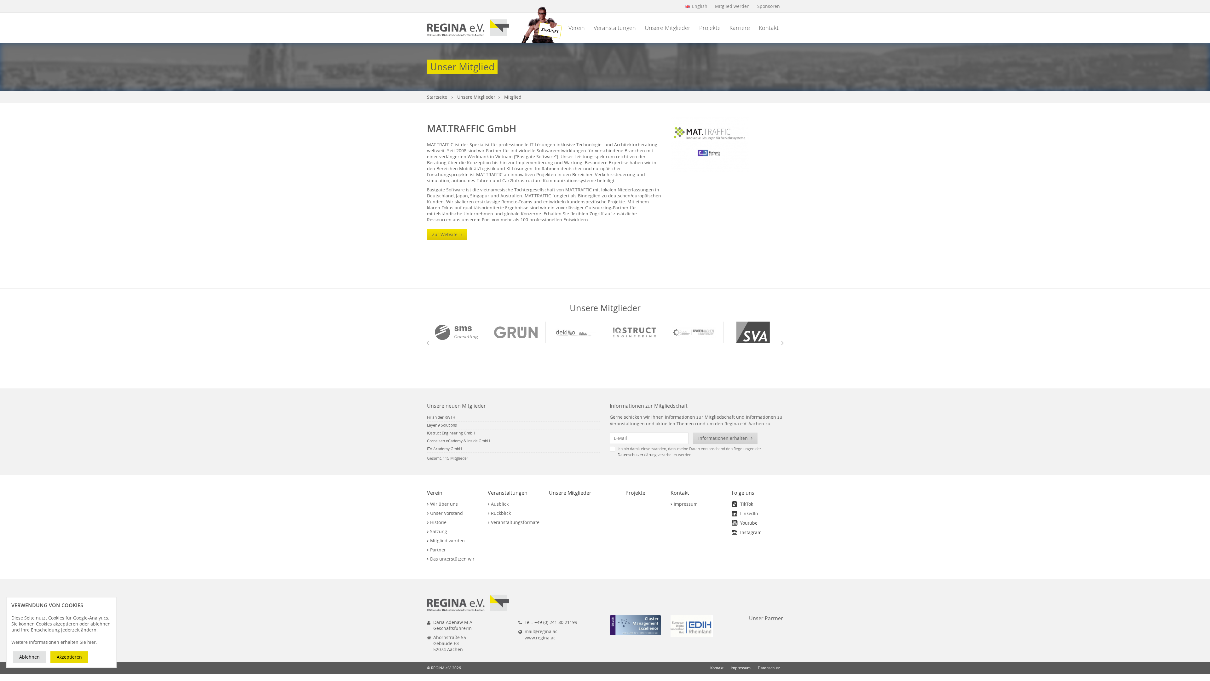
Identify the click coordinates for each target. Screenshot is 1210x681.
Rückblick (501, 513)
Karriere (739, 28)
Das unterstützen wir (452, 559)
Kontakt (769, 28)
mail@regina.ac (541, 631)
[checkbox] (696, 451)
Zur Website (445, 234)
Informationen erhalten (723, 438)
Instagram (750, 532)
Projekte (710, 28)
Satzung (438, 531)
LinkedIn (748, 513)
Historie (438, 522)
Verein (576, 28)
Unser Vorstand (446, 513)
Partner (438, 550)
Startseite (437, 97)
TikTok (746, 504)
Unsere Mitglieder (667, 28)
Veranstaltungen (615, 28)
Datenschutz (769, 667)
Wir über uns (444, 504)
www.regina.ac (540, 638)
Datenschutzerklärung (637, 454)
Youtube (748, 523)
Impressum (686, 504)
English (699, 6)
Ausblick (500, 504)
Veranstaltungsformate (515, 522)
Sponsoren (768, 6)
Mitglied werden (732, 6)
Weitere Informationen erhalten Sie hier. (54, 642)
